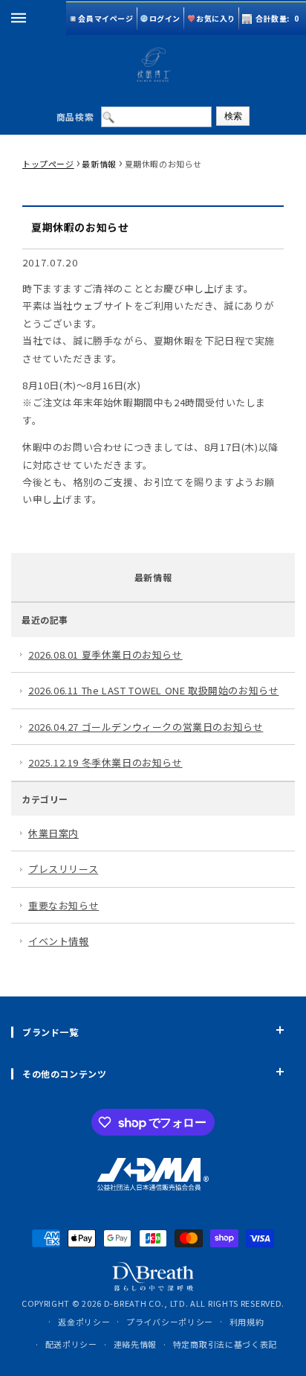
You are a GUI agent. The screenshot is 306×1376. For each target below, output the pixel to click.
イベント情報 (58, 941)
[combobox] (156, 117)
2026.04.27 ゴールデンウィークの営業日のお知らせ (145, 727)
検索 (233, 116)
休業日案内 (53, 833)
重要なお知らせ (63, 905)
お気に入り (215, 18)
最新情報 (99, 164)
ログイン (164, 18)
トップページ (48, 164)
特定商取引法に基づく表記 (225, 1344)
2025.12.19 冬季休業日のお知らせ (105, 762)
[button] (18, 17)
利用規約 (247, 1322)
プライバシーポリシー (169, 1322)
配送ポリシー (71, 1344)
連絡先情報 (135, 1344)
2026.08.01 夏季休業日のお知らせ (105, 654)
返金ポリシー (84, 1322)
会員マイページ (105, 18)
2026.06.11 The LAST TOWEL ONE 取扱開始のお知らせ (153, 690)
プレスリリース (63, 869)
